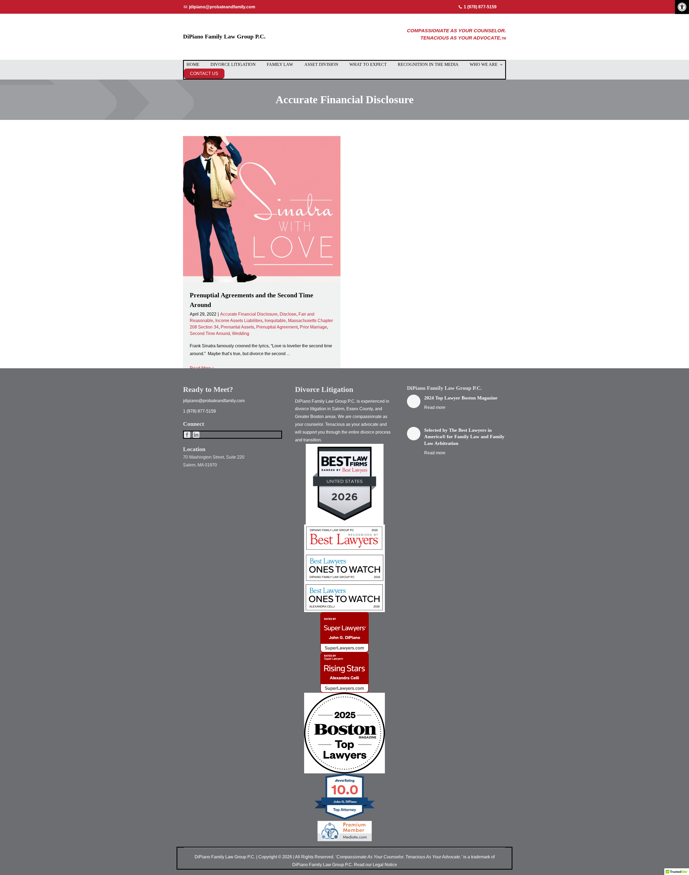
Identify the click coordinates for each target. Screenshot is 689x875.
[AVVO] (344, 775)
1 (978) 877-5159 (199, 411)
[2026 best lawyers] (344, 526)
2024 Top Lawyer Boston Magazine (460, 398)
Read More (200, 368)
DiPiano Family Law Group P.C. (224, 36)
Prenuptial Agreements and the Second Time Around (261, 209)
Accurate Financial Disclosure (248, 314)
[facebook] (187, 434)
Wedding (240, 333)
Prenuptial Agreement (277, 327)
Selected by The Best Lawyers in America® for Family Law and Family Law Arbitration (464, 436)
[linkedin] (196, 434)
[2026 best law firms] (345, 446)
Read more (434, 407)
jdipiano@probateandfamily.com (214, 400)
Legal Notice (385, 864)
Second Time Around (210, 333)
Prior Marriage (313, 327)
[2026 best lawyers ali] (344, 585)
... (288, 353)
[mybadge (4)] (344, 614)
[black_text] (344, 694)
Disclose (288, 314)
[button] (682, 7)
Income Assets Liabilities (238, 320)
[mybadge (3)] (344, 654)
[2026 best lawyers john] (344, 554)
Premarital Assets (237, 327)
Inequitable (275, 320)
